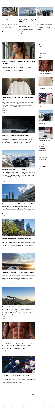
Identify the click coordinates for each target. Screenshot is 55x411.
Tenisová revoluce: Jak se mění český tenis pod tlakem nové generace (9, 20)
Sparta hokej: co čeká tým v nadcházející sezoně (15, 135)
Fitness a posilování (5, 350)
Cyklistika (20, 33)
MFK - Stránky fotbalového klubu (9, 2)
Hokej (2, 144)
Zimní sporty (39, 29)
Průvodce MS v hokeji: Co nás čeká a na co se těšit (15, 375)
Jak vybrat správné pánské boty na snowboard (14, 169)
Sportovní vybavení (5, 72)
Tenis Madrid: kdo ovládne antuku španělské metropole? (17, 203)
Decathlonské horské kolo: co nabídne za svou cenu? (16, 306)
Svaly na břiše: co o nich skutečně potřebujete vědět (16, 341)
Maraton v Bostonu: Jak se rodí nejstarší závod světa (16, 238)
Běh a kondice (4, 247)
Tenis (2, 31)
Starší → (33, 394)
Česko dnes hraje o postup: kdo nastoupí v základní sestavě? (18, 272)
